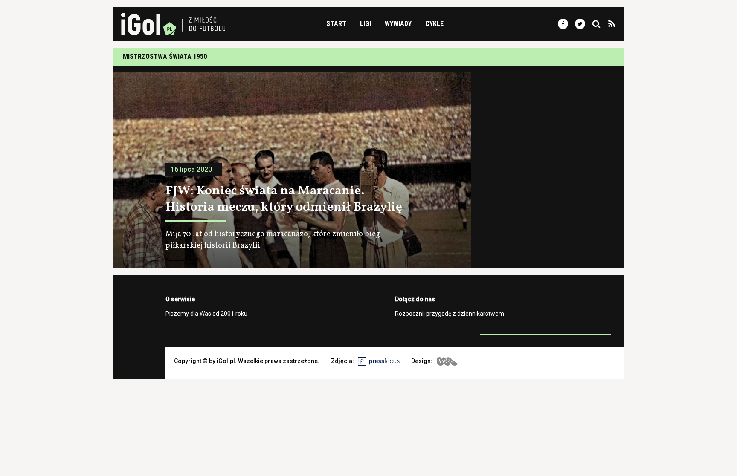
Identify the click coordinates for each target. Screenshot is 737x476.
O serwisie (180, 299)
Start (336, 24)
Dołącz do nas (415, 299)
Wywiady (398, 24)
